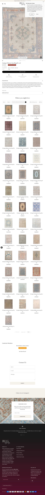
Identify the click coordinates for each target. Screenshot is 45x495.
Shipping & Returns (20, 450)
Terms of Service (19, 454)
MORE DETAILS (5, 92)
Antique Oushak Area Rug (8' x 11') (22, 133)
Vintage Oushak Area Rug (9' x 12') (22, 116)
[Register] (18, 479)
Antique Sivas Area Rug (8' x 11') (36, 262)
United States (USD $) (7, 485)
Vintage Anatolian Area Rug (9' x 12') (36, 181)
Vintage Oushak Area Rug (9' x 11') (8, 311)
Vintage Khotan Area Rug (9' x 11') (22, 149)
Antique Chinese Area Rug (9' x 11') (9, 133)
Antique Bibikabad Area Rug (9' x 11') (22, 246)
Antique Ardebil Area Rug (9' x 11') (8, 262)
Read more (4, 90)
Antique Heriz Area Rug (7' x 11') (8, 197)
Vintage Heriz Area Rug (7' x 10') (22, 230)
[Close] (43, 1)
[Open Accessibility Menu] (2, 247)
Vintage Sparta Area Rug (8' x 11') (9, 165)
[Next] (42, 60)
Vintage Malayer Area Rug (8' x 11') (36, 295)
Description (5, 80)
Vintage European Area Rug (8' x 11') (22, 197)
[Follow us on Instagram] (32, 480)
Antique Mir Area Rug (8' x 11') (22, 277)
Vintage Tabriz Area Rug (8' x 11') (36, 246)
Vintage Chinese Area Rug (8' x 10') (22, 165)
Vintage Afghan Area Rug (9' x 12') (36, 133)
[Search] (4, 3)
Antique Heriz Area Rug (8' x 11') (8, 181)
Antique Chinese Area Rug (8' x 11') (8, 116)
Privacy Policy (19, 452)
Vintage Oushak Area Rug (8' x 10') (8, 230)
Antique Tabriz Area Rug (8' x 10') (36, 230)
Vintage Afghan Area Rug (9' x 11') (8, 149)
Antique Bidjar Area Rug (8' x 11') (36, 311)
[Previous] (2, 60)
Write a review (22, 348)
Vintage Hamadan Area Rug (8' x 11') (22, 214)
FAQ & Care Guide (20, 456)
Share (41, 102)
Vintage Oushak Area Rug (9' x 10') (22, 262)
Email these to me (34, 102)
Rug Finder (18, 448)
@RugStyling (33, 477)
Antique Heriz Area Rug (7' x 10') (8, 246)
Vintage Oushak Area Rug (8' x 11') (36, 116)
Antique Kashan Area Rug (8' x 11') (36, 149)
